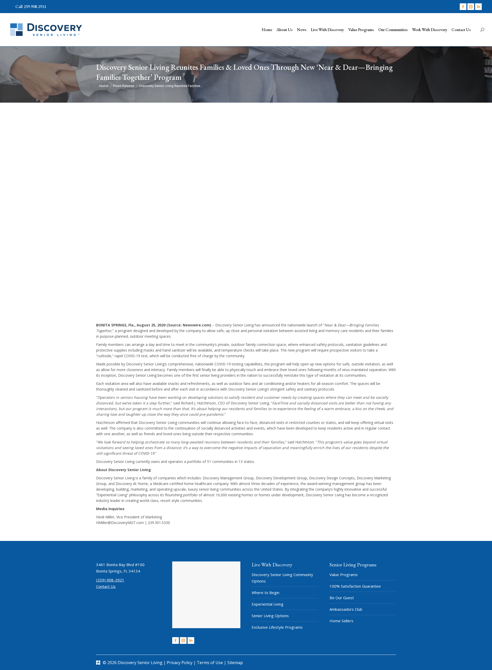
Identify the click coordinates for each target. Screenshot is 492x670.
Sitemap (235, 662)
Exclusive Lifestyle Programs (277, 627)
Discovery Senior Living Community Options (282, 578)
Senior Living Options (270, 615)
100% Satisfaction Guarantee (355, 586)
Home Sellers (341, 620)
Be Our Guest (342, 597)
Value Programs (344, 574)
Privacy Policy (180, 662)
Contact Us (106, 586)
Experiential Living (267, 604)
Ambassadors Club (346, 609)
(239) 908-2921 (110, 579)
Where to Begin (265, 592)
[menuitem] (267, 30)
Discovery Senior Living (140, 662)
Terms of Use (210, 662)
